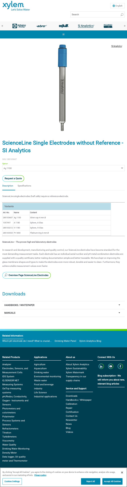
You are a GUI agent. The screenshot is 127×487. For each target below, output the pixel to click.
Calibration (71, 404)
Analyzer (6, 364)
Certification (72, 412)
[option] (19, 25)
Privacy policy (40, 475)
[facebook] (121, 366)
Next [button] (124, 26)
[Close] (122, 472)
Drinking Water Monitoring (15, 448)
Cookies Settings (12, 481)
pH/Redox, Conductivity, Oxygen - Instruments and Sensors (15, 400)
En (119, 5)
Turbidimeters (9, 436)
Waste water (40, 380)
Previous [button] (2, 26)
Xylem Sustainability (76, 368)
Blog (68, 428)
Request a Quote (13, 178)
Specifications (24, 185)
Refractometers (10, 428)
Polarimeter (8, 416)
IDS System (8, 376)
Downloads (71, 396)
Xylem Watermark (75, 372)
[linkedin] (101, 366)
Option (5, 164)
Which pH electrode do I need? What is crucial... (27, 341)
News (69, 424)
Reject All (90, 481)
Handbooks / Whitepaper (79, 400)
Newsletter (71, 420)
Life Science (40, 392)
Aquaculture (40, 368)
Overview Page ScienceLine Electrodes (28, 275)
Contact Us (71, 416)
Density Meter (9, 452)
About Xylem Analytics (77, 364)
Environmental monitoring (47, 376)
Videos (69, 432)
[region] (63, 477)
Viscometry (8, 440)
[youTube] (111, 366)
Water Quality (9, 444)
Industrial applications (45, 396)
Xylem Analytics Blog (90, 341)
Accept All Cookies (112, 481)
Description (7, 185)
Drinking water (41, 372)
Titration (6, 432)
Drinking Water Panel (65, 341)
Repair (69, 408)
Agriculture (39, 364)
